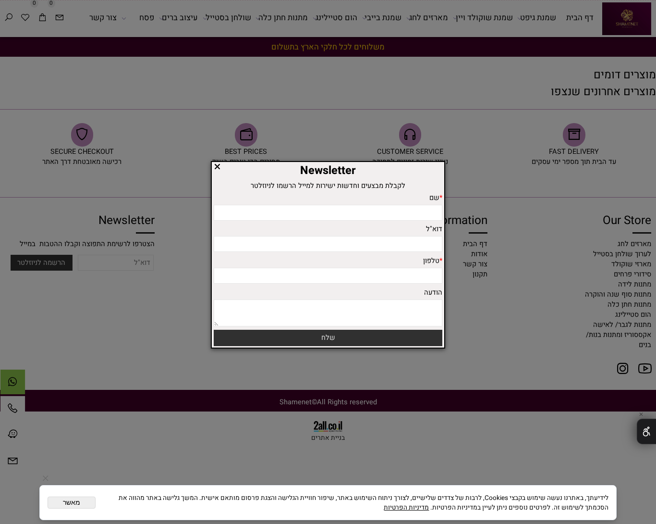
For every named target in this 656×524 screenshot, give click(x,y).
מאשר (71, 502)
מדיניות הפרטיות (406, 507)
